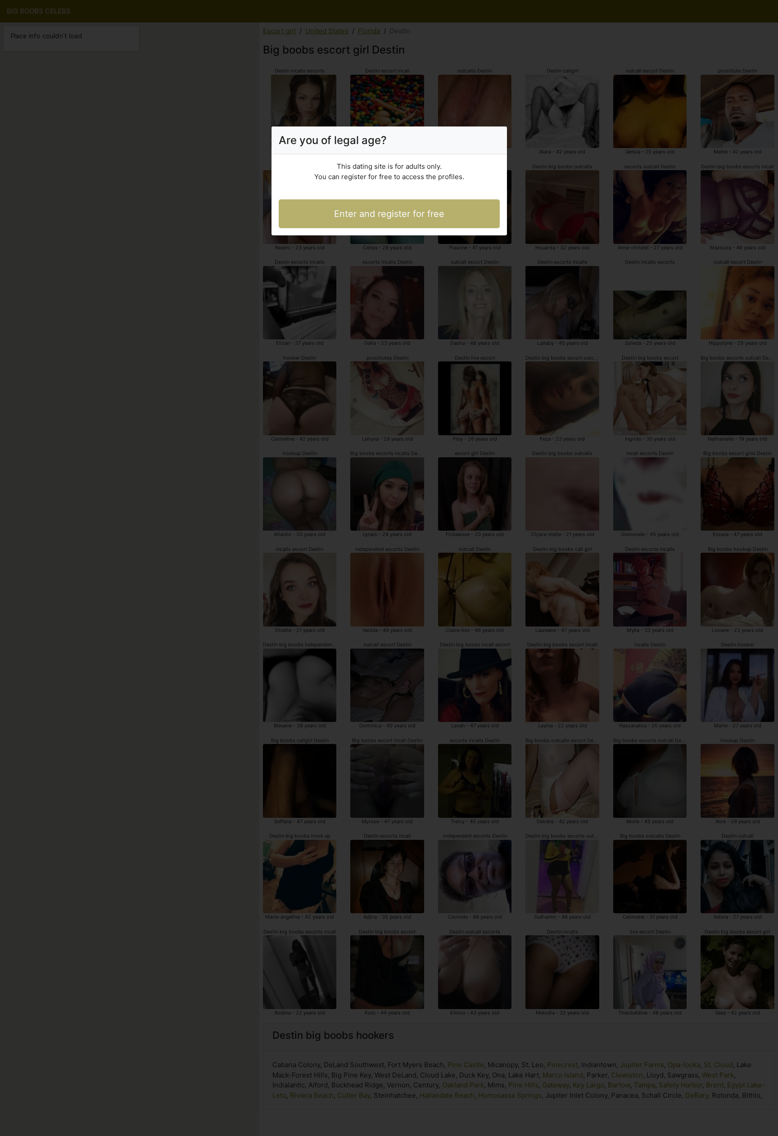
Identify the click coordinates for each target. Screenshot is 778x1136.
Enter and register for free (389, 213)
